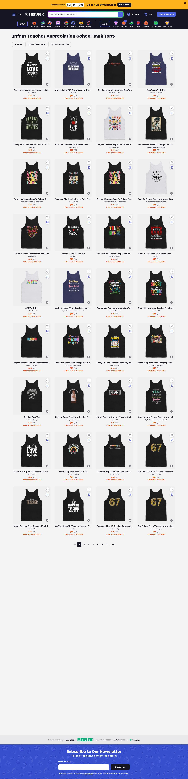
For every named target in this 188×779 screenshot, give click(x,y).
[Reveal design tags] (47, 84)
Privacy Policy (88, 773)
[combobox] (83, 14)
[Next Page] (113, 544)
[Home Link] (34, 14)
